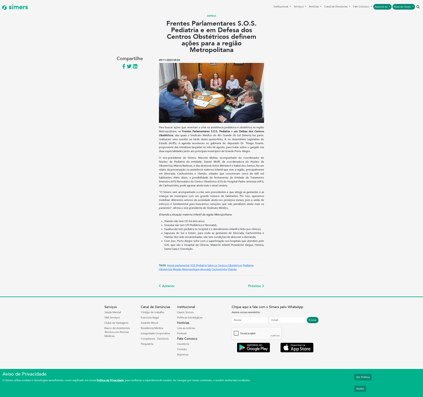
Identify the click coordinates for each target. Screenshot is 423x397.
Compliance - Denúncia (155, 339)
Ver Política (363, 377)
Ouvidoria (183, 344)
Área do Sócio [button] (403, 7)
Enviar (312, 320)
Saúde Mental (112, 312)
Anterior (168, 286)
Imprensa (182, 354)
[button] (418, 7)
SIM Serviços (112, 317)
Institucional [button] (281, 6)
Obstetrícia (165, 269)
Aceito (360, 389)
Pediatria (248, 265)
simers (17, 7)
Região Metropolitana (186, 269)
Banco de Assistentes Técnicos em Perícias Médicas (117, 332)
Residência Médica (152, 328)
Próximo (255, 286)
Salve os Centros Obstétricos (224, 265)
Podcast (182, 333)
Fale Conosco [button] (361, 6)
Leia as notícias (186, 328)
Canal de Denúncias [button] (336, 6)
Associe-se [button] (381, 7)
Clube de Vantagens (116, 323)
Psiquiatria (147, 344)
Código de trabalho (152, 312)
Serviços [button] (299, 6)
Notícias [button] (314, 6)
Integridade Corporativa (155, 333)
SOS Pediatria (198, 265)
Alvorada (205, 269)
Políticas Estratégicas (189, 317)
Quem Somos (185, 312)
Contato (182, 349)
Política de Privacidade (110, 380)
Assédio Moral (149, 323)
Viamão (232, 269)
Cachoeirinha (219, 269)
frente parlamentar (178, 265)
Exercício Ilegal (150, 317)
